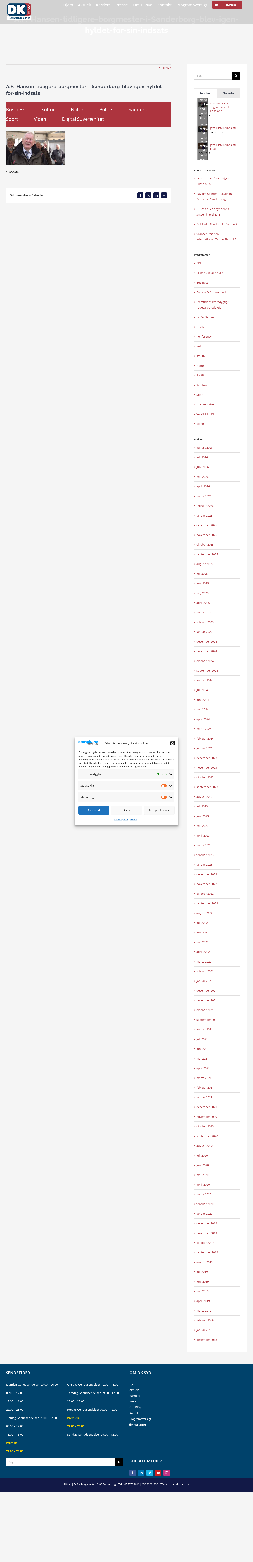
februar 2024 (205, 738)
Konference (204, 336)
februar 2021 (205, 1087)
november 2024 (206, 651)
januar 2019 (204, 1330)
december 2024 (206, 641)
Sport (12, 119)
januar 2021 (204, 1097)
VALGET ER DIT (206, 414)
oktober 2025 (205, 544)
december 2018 (206, 1340)
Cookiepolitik (121, 819)
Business (15, 109)
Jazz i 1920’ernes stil (223, 128)
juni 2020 (202, 1165)
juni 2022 (202, 932)
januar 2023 (204, 864)
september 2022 (207, 903)
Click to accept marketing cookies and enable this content (204, 104)
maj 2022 (202, 942)
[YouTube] (158, 1473)
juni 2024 (202, 700)
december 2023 (206, 758)
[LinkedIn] (141, 1473)
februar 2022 (205, 971)
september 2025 (207, 554)
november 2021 (206, 1000)
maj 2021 (202, 1058)
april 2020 (203, 1184)
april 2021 (203, 1068)
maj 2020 (202, 1175)
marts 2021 (203, 1078)
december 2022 (206, 874)
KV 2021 (201, 356)
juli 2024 (202, 690)
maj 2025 (202, 593)
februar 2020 (205, 1204)
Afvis (126, 810)
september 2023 (207, 787)
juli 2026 (202, 457)
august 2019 (204, 1262)
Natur (77, 109)
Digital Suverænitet (83, 119)
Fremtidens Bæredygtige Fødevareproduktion (212, 304)
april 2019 (203, 1301)
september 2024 (207, 670)
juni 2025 (202, 583)
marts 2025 (203, 612)
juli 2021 (202, 1039)
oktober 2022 (205, 893)
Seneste (228, 93)
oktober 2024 (205, 661)
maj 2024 (202, 709)
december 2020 (206, 1107)
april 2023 (203, 835)
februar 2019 (205, 1320)
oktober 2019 (205, 1243)
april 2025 (203, 603)
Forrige (166, 68)
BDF (199, 263)
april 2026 (203, 486)
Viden (40, 119)
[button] (173, 743)
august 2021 (204, 1029)
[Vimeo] (149, 1473)
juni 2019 (202, 1281)
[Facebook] (132, 1473)
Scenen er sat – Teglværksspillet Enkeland (220, 107)
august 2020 (204, 1146)
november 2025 (206, 535)
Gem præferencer (159, 810)
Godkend (94, 810)
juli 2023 (202, 806)
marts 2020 (203, 1194)
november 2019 (206, 1233)
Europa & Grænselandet (212, 292)
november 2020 (206, 1117)
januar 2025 (204, 632)
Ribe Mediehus (179, 1484)
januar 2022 (204, 981)
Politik (106, 109)
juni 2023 (202, 816)
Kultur (48, 109)
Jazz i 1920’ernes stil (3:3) (223, 147)
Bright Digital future (209, 273)
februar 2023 (205, 855)
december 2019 (206, 1223)
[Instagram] (166, 1473)
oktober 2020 (205, 1126)
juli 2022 (202, 923)
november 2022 (206, 884)
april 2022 (203, 952)
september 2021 (207, 1020)
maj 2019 (202, 1291)
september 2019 (207, 1252)
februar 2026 (205, 506)
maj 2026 (202, 477)
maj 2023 (202, 826)
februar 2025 (205, 622)
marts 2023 (203, 845)
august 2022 (204, 913)
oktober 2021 (205, 1010)
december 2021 (206, 990)
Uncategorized (206, 404)
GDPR (133, 819)
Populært (205, 93)
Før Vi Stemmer (206, 317)
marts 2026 (203, 496)
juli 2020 (202, 1155)
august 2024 (204, 680)
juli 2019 (202, 1272)
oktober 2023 (205, 777)
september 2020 (207, 1136)
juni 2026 (202, 467)
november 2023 (206, 767)
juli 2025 (202, 573)
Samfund (139, 109)
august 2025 (204, 564)
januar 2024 (204, 748)
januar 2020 (204, 1213)
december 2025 (206, 525)
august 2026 (204, 447)
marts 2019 (203, 1310)
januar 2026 (204, 515)
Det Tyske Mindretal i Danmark (216, 224)
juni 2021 (202, 1049)
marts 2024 (203, 729)
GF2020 (201, 327)
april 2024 (203, 719)
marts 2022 (203, 961)
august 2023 (204, 797)
